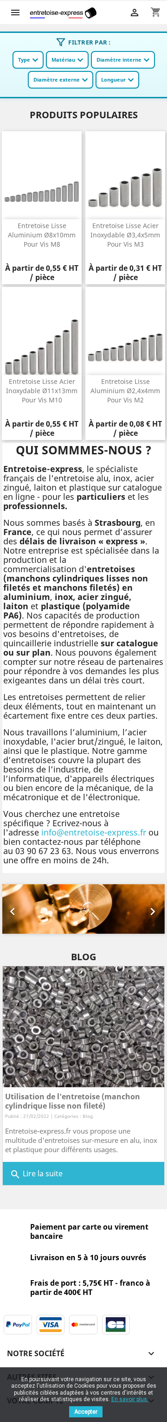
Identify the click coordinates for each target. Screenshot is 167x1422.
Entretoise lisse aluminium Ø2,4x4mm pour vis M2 (125, 390)
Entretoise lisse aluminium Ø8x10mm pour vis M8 (42, 235)
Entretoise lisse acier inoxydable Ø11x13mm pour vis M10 (41, 390)
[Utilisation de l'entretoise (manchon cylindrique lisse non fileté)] (83, 1026)
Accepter (85, 1412)
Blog (88, 1116)
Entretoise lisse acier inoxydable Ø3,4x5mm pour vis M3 (125, 235)
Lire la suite (36, 1174)
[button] (14, 909)
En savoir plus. (129, 1399)
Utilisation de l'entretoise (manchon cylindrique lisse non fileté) (72, 1101)
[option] (83, 909)
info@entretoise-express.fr (93, 832)
